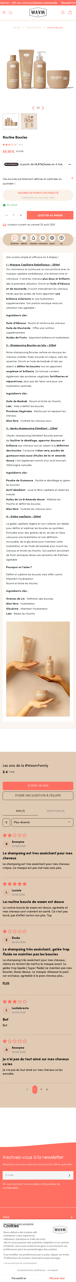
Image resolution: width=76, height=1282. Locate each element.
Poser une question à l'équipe (38, 795)
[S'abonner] (69, 1175)
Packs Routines (34, 27)
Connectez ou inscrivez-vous (38, 197)
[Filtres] (6, 822)
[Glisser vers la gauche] (33, 108)
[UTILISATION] (33, 237)
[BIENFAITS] (24, 237)
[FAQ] (61, 237)
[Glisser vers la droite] (43, 108)
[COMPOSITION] (42, 237)
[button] (10, 145)
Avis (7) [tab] (20, 811)
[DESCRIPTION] (14, 237)
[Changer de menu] (4, 12)
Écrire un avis (38, 786)
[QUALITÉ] (52, 237)
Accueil (16, 27)
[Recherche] (9, 13)
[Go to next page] (48, 1089)
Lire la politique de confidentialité (20, 1263)
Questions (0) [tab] (56, 811)
